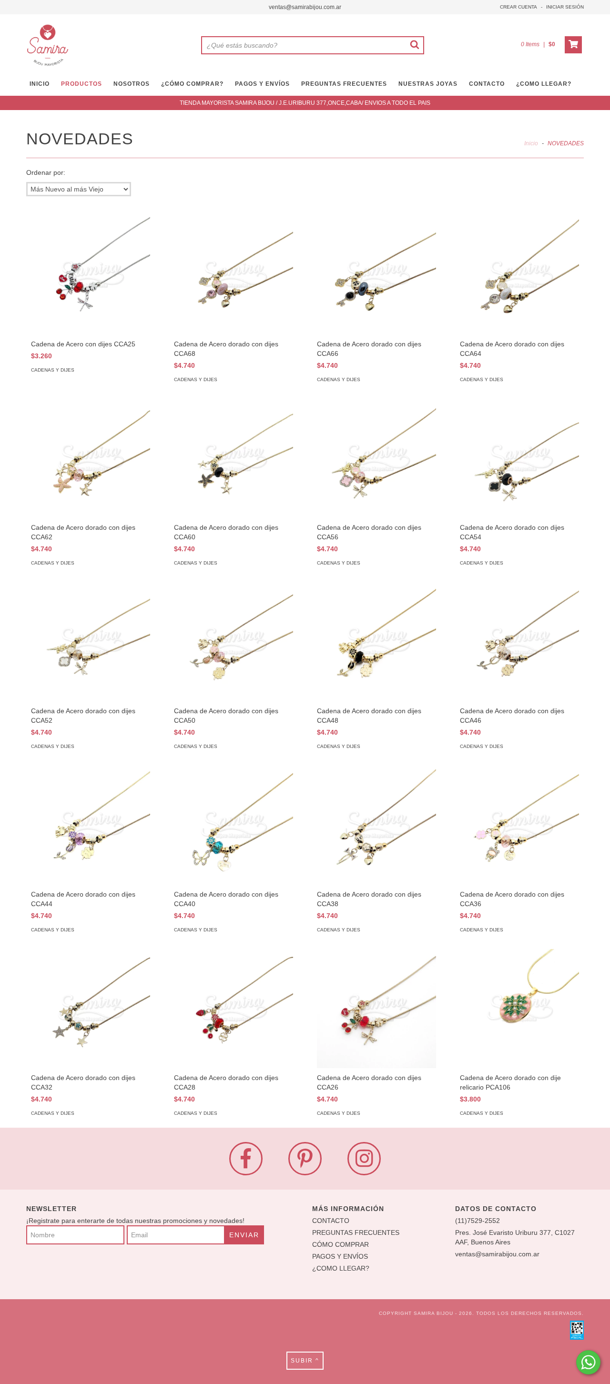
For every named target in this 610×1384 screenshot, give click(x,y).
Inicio (531, 143)
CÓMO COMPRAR (340, 1244)
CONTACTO (487, 84)
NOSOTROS (131, 84)
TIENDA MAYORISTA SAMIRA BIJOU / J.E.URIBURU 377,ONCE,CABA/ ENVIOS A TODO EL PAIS (305, 103)
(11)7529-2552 (477, 1220)
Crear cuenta (518, 7)
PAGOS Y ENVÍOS (262, 84)
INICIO (40, 84)
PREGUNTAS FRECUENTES (344, 84)
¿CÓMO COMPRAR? (192, 84)
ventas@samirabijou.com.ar (305, 7)
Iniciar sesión (565, 7)
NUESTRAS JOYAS (428, 84)
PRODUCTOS (81, 84)
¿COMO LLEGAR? (340, 1268)
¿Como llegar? (543, 84)
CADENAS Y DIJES (52, 370)
